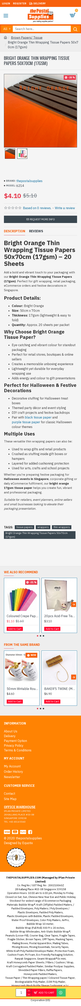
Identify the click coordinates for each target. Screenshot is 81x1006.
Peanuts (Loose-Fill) (17, 935)
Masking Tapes (64, 939)
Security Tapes (59, 947)
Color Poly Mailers (50, 920)
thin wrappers (61, 527)
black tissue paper (38, 417)
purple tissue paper (26, 422)
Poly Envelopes (59, 908)
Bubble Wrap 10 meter (40, 924)
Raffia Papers (54, 970)
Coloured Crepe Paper (22, 616)
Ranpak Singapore (25, 958)
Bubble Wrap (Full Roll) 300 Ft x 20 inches (40, 927)
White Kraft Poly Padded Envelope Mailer (30, 951)
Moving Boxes (20, 947)
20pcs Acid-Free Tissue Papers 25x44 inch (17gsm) (60, 616)
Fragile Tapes (67, 935)
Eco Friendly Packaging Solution (54, 954)
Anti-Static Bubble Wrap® (55, 931)
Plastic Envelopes (28, 912)
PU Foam (30, 954)
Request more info (42, 219)
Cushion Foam (15, 954)
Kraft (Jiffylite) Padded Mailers (54, 904)
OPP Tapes (48, 939)
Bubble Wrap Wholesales (25, 931)
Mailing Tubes (60, 943)
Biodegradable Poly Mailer (30, 981)
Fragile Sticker (16, 939)
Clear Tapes (51, 935)
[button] (7, 604)
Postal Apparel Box (40, 943)
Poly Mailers (41, 908)
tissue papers (24, 527)
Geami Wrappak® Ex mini (51, 958)
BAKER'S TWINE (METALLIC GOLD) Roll (60, 689)
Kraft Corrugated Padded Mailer (24, 966)
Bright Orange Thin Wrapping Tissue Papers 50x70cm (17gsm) (37, 535)
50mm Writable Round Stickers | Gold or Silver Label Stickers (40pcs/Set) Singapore (22, 689)
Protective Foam (64, 951)
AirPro (65, 920)
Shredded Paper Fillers (31, 970)
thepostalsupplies (29, 181)
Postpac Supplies (64, 966)
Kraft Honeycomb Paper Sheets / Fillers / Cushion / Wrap (40, 962)
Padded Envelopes (22, 908)
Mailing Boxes (20, 943)
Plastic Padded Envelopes (58, 916)
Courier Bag (36, 935)
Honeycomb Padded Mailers (40, 974)
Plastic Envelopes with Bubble (24, 916)
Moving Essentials (39, 947)
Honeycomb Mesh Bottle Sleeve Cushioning (37, 985)
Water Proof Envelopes (25, 920)
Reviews (36, 231)
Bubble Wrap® (27, 904)
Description (14, 231)
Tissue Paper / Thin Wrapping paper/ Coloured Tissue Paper (40, 978)
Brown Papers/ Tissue (26, 38)
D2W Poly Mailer (56, 981)
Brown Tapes (33, 939)
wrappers (43, 527)
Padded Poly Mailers (51, 912)
